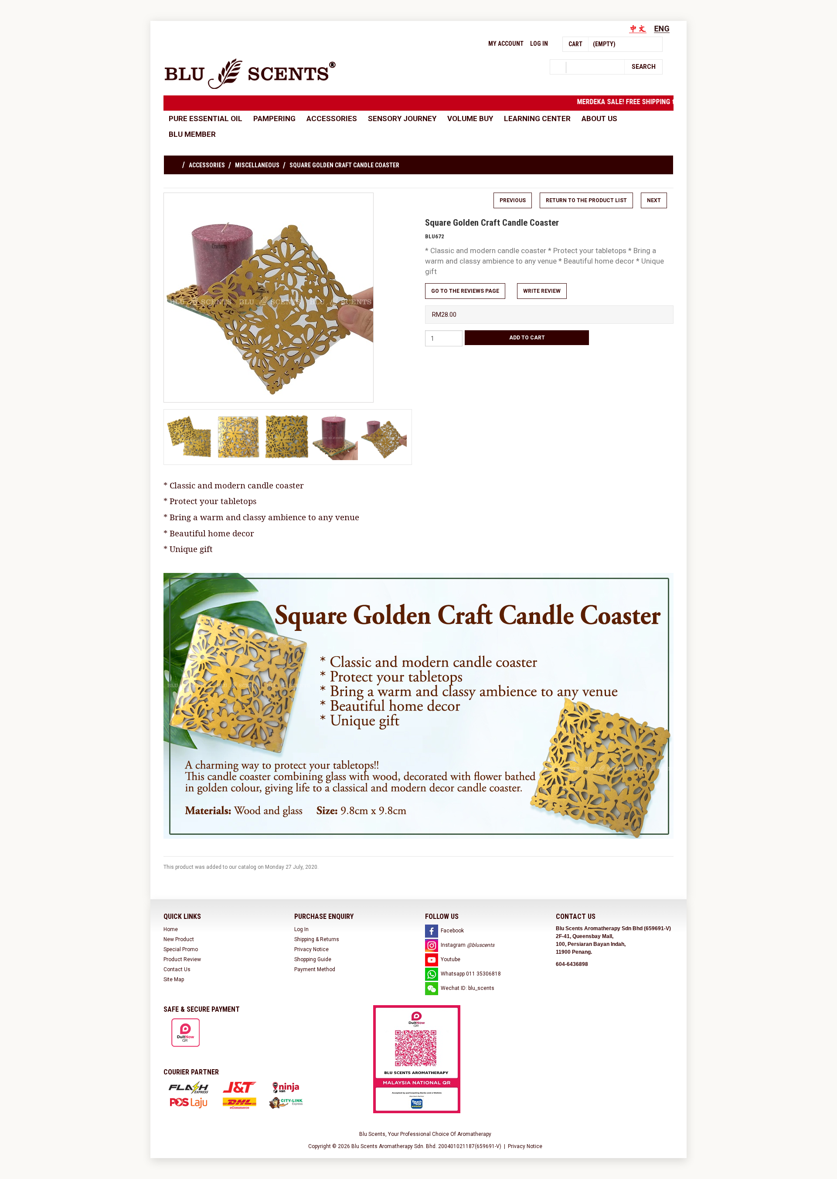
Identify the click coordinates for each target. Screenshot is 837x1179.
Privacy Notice (311, 949)
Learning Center (537, 118)
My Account (506, 43)
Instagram (467, 945)
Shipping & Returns (316, 939)
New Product (178, 939)
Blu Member (192, 134)
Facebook (452, 931)
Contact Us (177, 969)
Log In (539, 43)
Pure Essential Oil (205, 118)
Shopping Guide (312, 959)
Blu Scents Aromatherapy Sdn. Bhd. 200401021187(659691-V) (426, 1146)
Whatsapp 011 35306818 (471, 974)
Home (170, 929)
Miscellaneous (257, 165)
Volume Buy (470, 118)
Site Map (173, 979)
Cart (575, 44)
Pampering (274, 118)
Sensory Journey (402, 118)
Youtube (450, 959)
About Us (599, 118)
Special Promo (180, 949)
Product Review (182, 959)
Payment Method (314, 969)
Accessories (331, 118)
